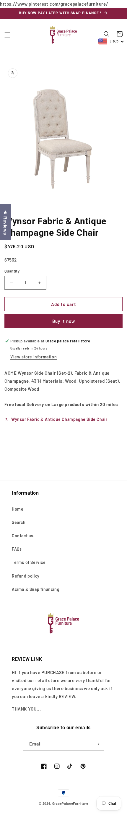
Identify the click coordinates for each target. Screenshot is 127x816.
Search (19, 522)
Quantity (11, 271)
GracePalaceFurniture (70, 803)
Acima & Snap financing (35, 589)
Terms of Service (29, 562)
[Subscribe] (97, 744)
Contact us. (23, 535)
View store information (33, 356)
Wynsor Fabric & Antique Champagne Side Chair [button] (59, 419)
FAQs (17, 549)
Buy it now (63, 321)
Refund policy (26, 575)
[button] (7, 34)
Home (17, 509)
